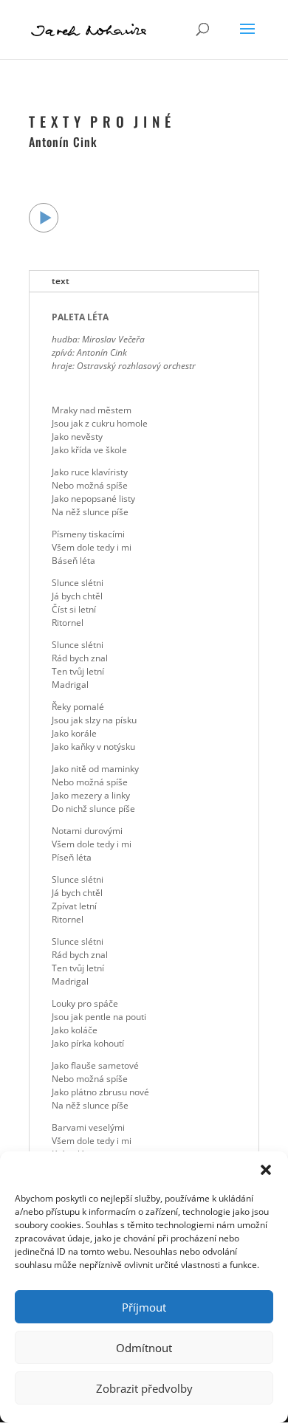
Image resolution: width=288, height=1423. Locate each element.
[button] (265, 1169)
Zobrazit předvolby (144, 1388)
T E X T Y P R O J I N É (100, 121)
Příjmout (144, 1307)
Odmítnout (144, 1347)
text (60, 281)
